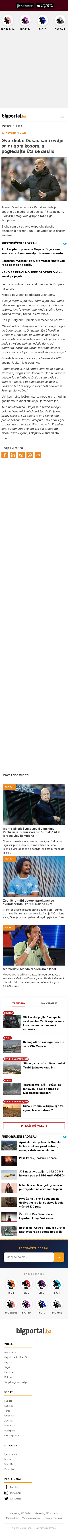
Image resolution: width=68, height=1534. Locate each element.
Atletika (8, 1420)
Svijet (7, 1367)
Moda (7, 1459)
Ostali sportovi (12, 1435)
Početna (7, 125)
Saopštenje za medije (15, 1382)
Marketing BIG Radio (20, 1513)
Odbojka (9, 1415)
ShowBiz (8, 1464)
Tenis (7, 1410)
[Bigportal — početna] (14, 116)
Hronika (8, 1372)
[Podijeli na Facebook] (4, 455)
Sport (8, 1392)
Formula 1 (9, 1425)
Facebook (15, 1487)
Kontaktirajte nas (53, 1518)
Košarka (8, 1405)
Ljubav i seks (11, 1454)
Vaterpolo (9, 1430)
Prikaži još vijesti (34, 1125)
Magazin (10, 1445)
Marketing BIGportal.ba (47, 1513)
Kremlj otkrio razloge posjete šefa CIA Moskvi (43, 1044)
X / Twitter (15, 1498)
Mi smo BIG (12, 1518)
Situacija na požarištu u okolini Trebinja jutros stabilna (44, 1065)
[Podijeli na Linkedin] (13, 455)
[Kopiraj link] (38, 455)
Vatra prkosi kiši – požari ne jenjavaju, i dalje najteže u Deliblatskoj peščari (42, 1088)
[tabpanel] (34, 1069)
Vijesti (9, 1343)
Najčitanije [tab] (49, 1003)
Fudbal (18, 125)
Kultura (8, 1377)
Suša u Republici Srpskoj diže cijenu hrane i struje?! (43, 1108)
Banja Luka (10, 1352)
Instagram (15, 1492)
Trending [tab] (18, 1003)
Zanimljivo (9, 1469)
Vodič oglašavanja (31, 1518)
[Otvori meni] (62, 116)
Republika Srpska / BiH (16, 1357)
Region (8, 1362)
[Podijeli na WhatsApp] (29, 455)
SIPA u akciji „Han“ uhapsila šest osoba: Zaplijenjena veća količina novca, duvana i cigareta (43, 1023)
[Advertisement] (34, 71)
